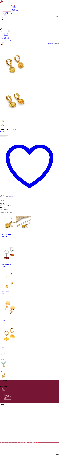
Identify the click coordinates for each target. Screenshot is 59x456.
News (3, 42)
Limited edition (15, 10)
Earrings (13, 9)
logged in (5, 212)
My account (50, 43)
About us (5, 15)
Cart (2, 388)
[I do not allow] (37, 442)
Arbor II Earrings (6, 264)
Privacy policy (5, 397)
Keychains (6, 12)
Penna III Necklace (6, 234)
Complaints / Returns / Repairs (7, 396)
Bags (5, 14)
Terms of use (5, 394)
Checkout (3, 389)
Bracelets (14, 7)
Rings (13, 8)
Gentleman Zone (7, 11)
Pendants (6, 35)
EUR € (3, 405)
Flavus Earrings (6, 291)
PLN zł (3, 406)
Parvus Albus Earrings (7, 318)
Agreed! (36, 442)
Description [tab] (3, 199)
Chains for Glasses (8, 13)
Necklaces (14, 6)
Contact (5, 398)
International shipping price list (7, 399)
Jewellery (13, 5)
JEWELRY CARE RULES (7, 395)
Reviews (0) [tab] (3, 200)
